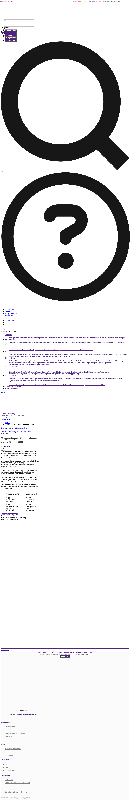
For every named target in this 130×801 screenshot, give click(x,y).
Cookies (8, 786)
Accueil (7, 423)
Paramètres (5, 419)
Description (11, 30)
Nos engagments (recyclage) (15, 733)
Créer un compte (12, 322)
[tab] (11, 30)
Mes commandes (11, 313)
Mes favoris (9, 315)
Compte (4, 417)
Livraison (11, 40)
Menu (3, 392)
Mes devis (8, 311)
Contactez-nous (10, 770)
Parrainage (9, 755)
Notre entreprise (10, 727)
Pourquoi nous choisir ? (13, 730)
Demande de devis (11, 752)
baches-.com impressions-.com (77, 1)
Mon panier (9, 317)
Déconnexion (10, 320)
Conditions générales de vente (16, 792)
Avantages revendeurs (13, 749)
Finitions (11, 35)
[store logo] (19, 18)
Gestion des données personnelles (17, 783)
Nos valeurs (9, 736)
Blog (6, 767)
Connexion (9, 324)
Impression (11, 33)
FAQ (6, 764)
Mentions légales (11, 789)
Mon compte (9, 309)
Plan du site (9, 780)
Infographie (11, 38)
